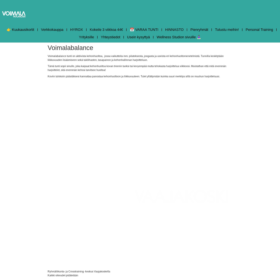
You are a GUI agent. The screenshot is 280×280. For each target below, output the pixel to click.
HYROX (76, 30)
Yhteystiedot (110, 37)
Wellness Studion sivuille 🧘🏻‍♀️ (179, 37)
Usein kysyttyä (138, 37)
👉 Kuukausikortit (20, 30)
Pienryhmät (199, 30)
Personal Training (259, 30)
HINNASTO (174, 30)
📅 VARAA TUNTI (144, 30)
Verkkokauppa (52, 30)
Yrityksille (86, 37)
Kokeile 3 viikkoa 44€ (106, 30)
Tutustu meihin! (227, 30)
